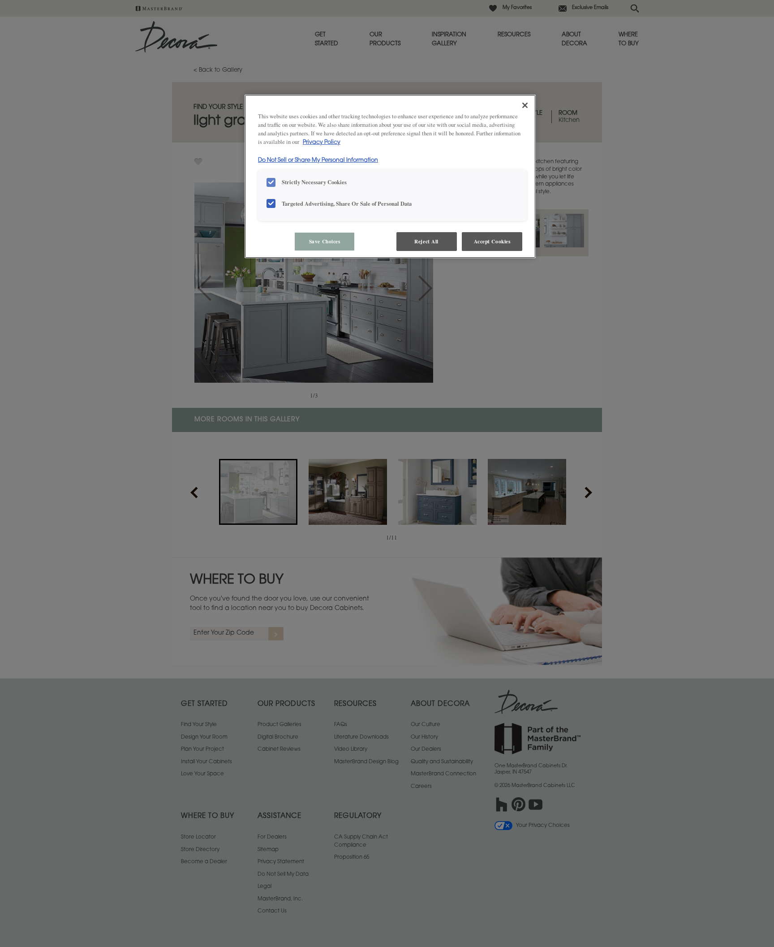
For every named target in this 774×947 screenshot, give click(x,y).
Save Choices (324, 241)
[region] (390, 176)
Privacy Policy (321, 142)
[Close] (525, 105)
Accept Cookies (492, 241)
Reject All (426, 241)
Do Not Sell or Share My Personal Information (318, 160)
